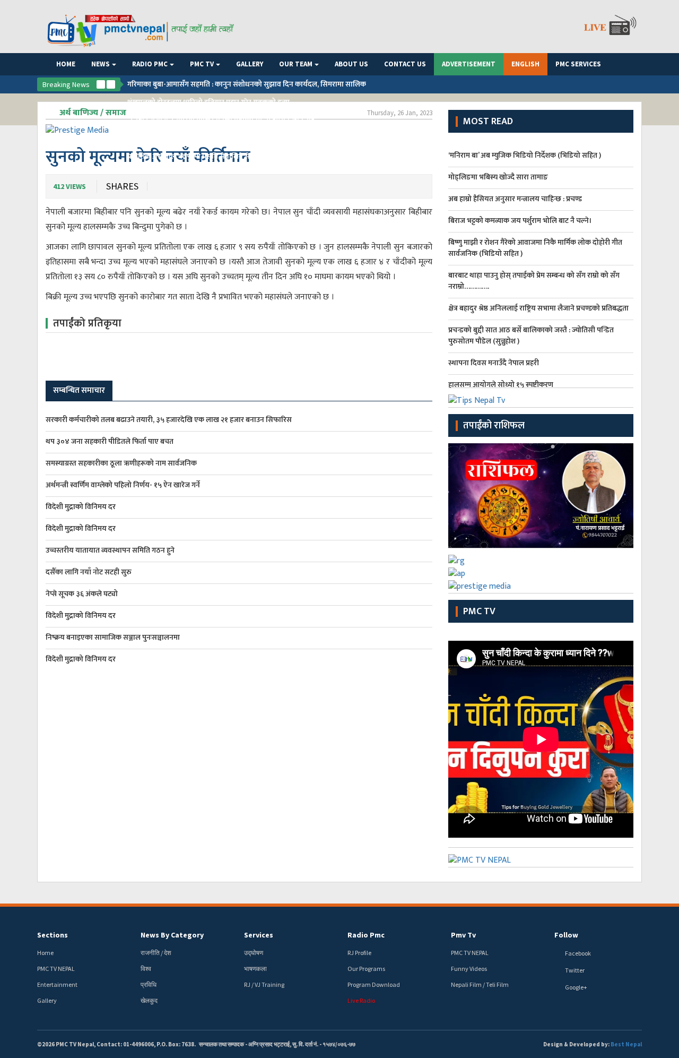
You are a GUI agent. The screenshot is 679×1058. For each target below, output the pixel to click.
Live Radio (361, 1000)
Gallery (249, 63)
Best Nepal (626, 1044)
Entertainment (57, 984)
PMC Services (578, 63)
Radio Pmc (150, 63)
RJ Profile (359, 953)
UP (101, 84)
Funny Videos (469, 969)
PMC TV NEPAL (56, 969)
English (525, 63)
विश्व (146, 969)
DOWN (111, 84)
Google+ (576, 987)
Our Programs (366, 969)
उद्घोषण (253, 953)
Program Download (373, 984)
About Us (351, 63)
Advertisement (468, 63)
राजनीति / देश (156, 953)
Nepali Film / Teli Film (480, 984)
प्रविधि (148, 984)
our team (295, 63)
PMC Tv (479, 612)
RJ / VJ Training (264, 984)
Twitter (575, 970)
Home (65, 63)
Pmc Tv (202, 63)
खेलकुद (149, 1000)
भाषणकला (255, 969)
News (100, 63)
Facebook (578, 953)
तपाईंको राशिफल (494, 426)
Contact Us (405, 63)
